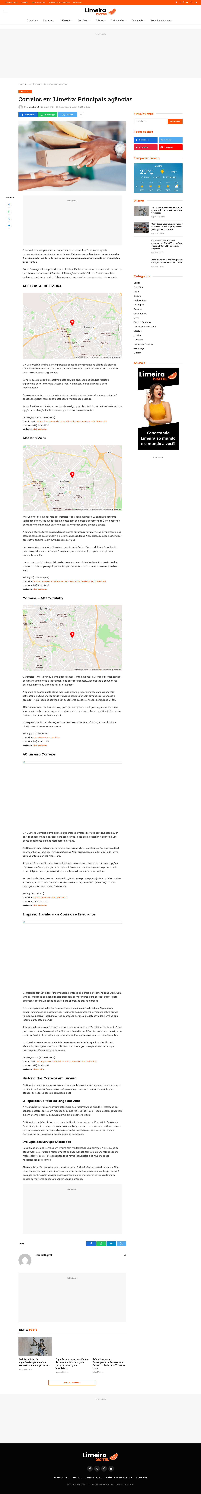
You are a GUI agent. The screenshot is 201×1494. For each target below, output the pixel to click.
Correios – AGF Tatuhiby (47, 737)
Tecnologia (137, 20)
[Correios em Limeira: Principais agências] (72, 156)
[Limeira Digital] (100, 11)
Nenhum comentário (67, 107)
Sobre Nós (77, 2)
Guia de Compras (142, 322)
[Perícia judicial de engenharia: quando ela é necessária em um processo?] (35, 1346)
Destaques (48, 20)
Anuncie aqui (12, 2)
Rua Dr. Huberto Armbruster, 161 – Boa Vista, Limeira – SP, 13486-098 (70, 581)
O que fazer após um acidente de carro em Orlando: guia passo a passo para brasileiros (72, 1364)
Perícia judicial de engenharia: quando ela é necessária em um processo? (34, 1362)
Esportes (138, 309)
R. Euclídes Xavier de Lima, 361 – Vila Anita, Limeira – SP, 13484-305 (72, 421)
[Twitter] (9, 218)
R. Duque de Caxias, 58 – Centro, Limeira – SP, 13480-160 (67, 1061)
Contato (24, 2)
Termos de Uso (38, 2)
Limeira (31, 20)
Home (20, 84)
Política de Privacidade (59, 2)
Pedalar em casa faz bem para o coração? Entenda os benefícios (166, 261)
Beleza (137, 282)
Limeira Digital (33, 107)
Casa (136, 291)
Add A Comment (72, 1382)
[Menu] (6, 11)
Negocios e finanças (160, 20)
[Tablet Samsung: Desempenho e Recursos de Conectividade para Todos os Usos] (109, 1346)
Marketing (138, 339)
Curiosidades (117, 20)
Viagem (137, 352)
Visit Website (40, 429)
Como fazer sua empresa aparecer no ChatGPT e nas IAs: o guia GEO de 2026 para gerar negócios (166, 244)
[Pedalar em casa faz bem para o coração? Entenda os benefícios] (141, 263)
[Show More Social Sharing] (80, 114)
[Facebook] (9, 204)
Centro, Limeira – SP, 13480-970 (50, 897)
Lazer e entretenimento (145, 326)
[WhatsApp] (9, 211)
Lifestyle (65, 20)
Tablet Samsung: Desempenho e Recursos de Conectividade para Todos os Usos (109, 1364)
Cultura (99, 20)
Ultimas (28, 84)
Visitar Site (38, 1069)
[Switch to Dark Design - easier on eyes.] (191, 2)
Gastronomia (140, 313)
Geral (136, 317)
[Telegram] (9, 225)
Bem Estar (83, 20)
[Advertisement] (100, 55)
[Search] (196, 2)
